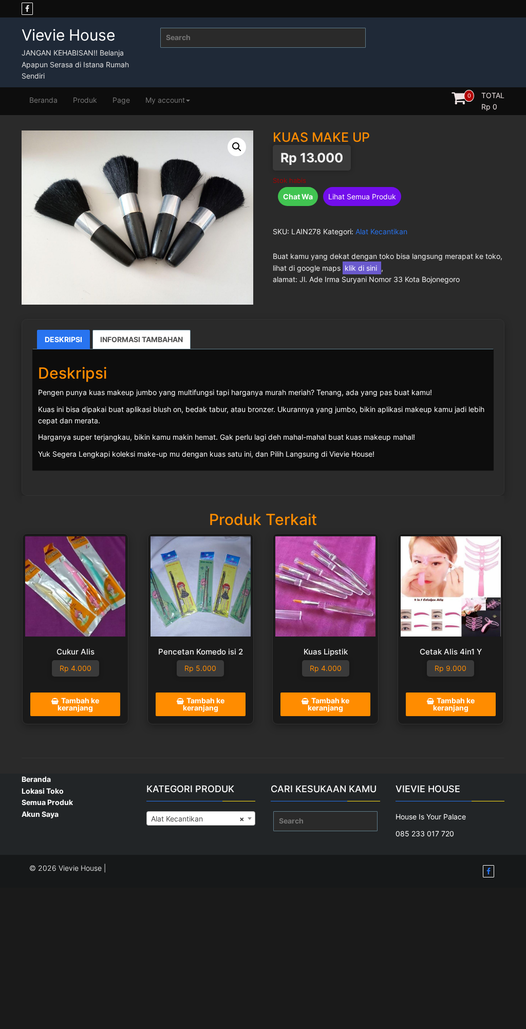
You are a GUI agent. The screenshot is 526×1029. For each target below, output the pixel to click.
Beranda (43, 100)
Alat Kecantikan (381, 231)
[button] (237, 147)
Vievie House (68, 35)
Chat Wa (298, 196)
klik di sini (362, 268)
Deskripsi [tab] (63, 339)
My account (165, 100)
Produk (85, 100)
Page (121, 100)
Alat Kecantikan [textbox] (198, 818)
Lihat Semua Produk (362, 196)
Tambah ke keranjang (78, 704)
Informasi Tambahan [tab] (141, 339)
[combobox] (201, 818)
